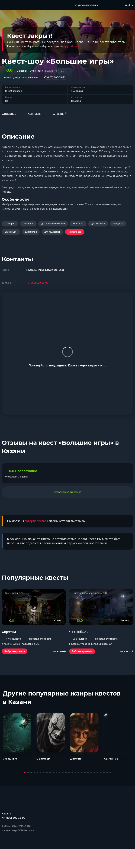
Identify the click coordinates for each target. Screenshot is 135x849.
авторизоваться (36, 521)
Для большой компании (53, 223)
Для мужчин (31, 232)
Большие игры (54, 70)
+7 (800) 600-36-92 (55, 77)
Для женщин (11, 232)
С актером (10, 223)
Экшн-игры (78, 223)
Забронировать (14, 651)
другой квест (72, 46)
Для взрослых (98, 223)
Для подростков (52, 232)
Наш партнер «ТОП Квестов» (18, 830)
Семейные (28, 223)
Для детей (118, 223)
